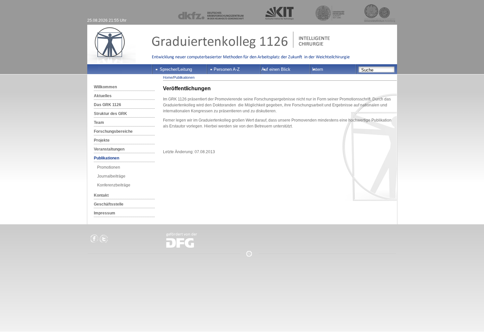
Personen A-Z (227, 69)
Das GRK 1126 (107, 104)
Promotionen (108, 167)
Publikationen (106, 158)
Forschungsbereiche (113, 131)
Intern (317, 69)
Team (99, 122)
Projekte (102, 140)
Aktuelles (103, 96)
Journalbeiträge (111, 176)
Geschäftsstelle (108, 204)
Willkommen (105, 87)
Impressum (104, 213)
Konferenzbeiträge (113, 185)
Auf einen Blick (275, 69)
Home (168, 77)
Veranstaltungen (109, 149)
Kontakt (101, 195)
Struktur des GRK (110, 113)
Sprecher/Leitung (176, 69)
